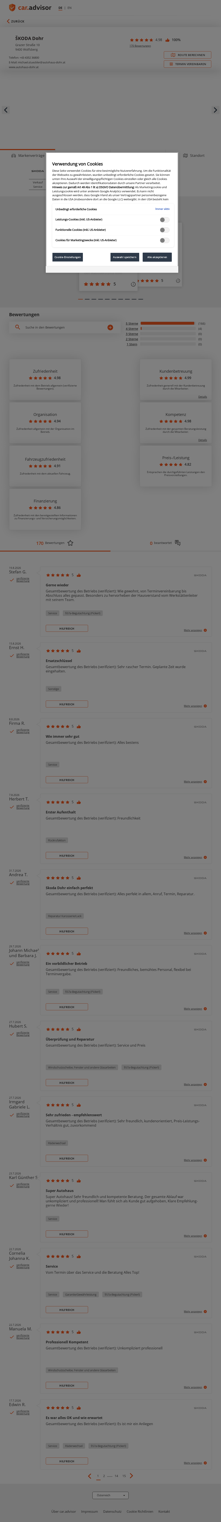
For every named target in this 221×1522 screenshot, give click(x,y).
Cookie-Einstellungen (68, 257)
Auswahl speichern (124, 257)
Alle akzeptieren (157, 257)
